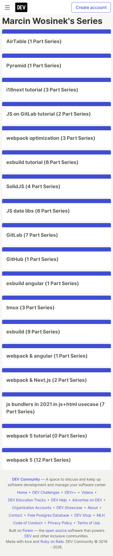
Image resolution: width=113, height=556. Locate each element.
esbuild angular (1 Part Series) (42, 283)
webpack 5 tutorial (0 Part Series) (46, 436)
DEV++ (70, 492)
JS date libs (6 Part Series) (38, 211)
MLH (101, 515)
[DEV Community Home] (21, 7)
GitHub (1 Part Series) (32, 259)
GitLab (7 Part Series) (32, 235)
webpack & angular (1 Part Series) (47, 356)
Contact (15, 515)
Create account (91, 7)
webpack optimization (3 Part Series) (50, 138)
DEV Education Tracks (27, 500)
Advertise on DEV (87, 500)
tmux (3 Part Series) (30, 308)
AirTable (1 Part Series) (34, 41)
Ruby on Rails (52, 541)
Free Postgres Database (48, 515)
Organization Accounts (31, 507)
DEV (28, 536)
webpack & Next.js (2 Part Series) (46, 380)
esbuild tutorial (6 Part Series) (42, 162)
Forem (28, 530)
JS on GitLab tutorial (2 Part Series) (48, 114)
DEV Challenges (45, 492)
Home (22, 492)
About (93, 507)
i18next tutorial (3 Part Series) (42, 90)
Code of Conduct (28, 523)
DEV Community (26, 479)
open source (56, 530)
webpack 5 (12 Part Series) (38, 460)
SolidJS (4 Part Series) (33, 186)
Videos (87, 492)
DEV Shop (82, 515)
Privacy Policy (60, 523)
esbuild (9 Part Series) (33, 332)
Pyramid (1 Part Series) (33, 66)
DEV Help (59, 500)
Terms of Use (88, 523)
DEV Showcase (69, 507)
